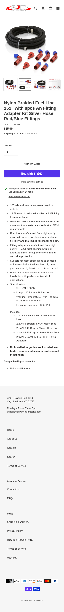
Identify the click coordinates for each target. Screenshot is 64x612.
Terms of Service (16, 465)
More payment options (32, 182)
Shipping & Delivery (18, 521)
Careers (11, 447)
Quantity (8, 145)
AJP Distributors (36, 600)
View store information (19, 196)
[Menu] (58, 8)
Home (10, 429)
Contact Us (13, 489)
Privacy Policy (15, 530)
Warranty (12, 557)
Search (11, 456)
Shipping (8, 133)
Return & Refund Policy (20, 539)
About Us (12, 438)
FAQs (10, 498)
